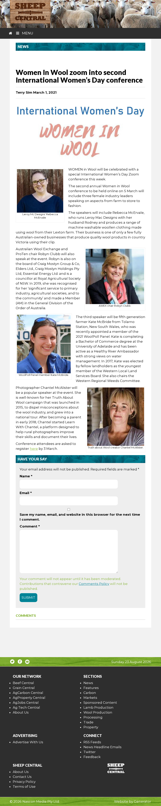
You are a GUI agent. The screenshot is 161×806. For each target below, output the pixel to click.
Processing (92, 717)
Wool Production (97, 712)
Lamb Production (98, 707)
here (34, 449)
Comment (30, 526)
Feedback (92, 757)
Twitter (89, 752)
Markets (90, 698)
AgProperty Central (29, 698)
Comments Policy (94, 584)
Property (90, 727)
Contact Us (22, 777)
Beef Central (23, 683)
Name (26, 476)
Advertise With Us (28, 742)
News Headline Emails (102, 747)
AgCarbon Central (28, 693)
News (88, 683)
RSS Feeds (92, 742)
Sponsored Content (100, 703)
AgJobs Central (26, 703)
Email (26, 493)
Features (91, 688)
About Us (21, 712)
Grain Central (24, 688)
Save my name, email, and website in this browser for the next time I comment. (80, 517)
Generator (142, 801)
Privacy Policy (24, 782)
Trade (88, 722)
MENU (27, 33)
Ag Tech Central (26, 707)
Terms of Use (24, 786)
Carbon (89, 693)
